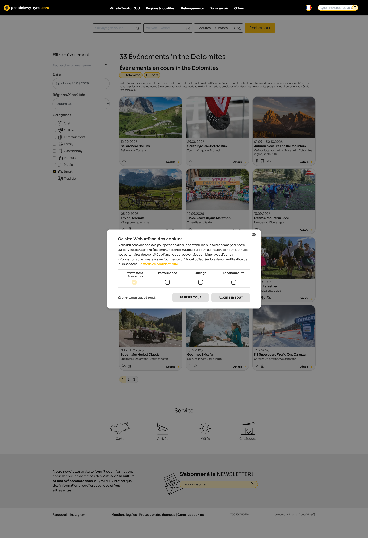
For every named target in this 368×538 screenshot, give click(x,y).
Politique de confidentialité (158, 264)
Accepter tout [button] (231, 297)
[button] (137, 297)
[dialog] (184, 269)
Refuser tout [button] (190, 297)
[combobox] (254, 235)
